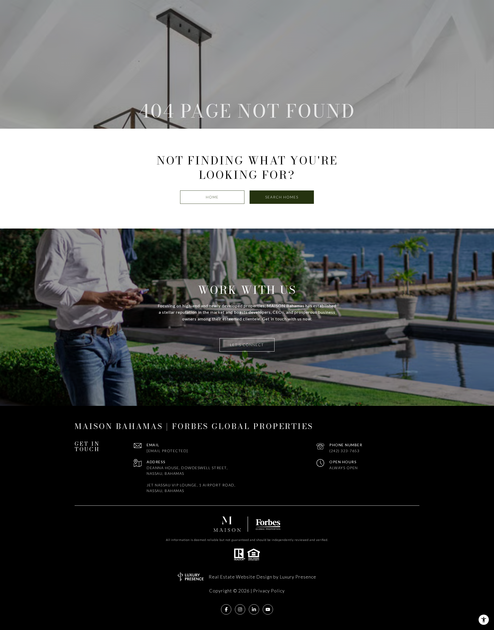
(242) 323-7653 (344, 451)
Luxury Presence (298, 577)
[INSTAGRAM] (240, 609)
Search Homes (281, 197)
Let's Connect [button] (247, 345)
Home (212, 197)
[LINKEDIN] (254, 609)
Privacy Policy (269, 590)
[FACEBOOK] (226, 609)
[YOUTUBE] (268, 609)
